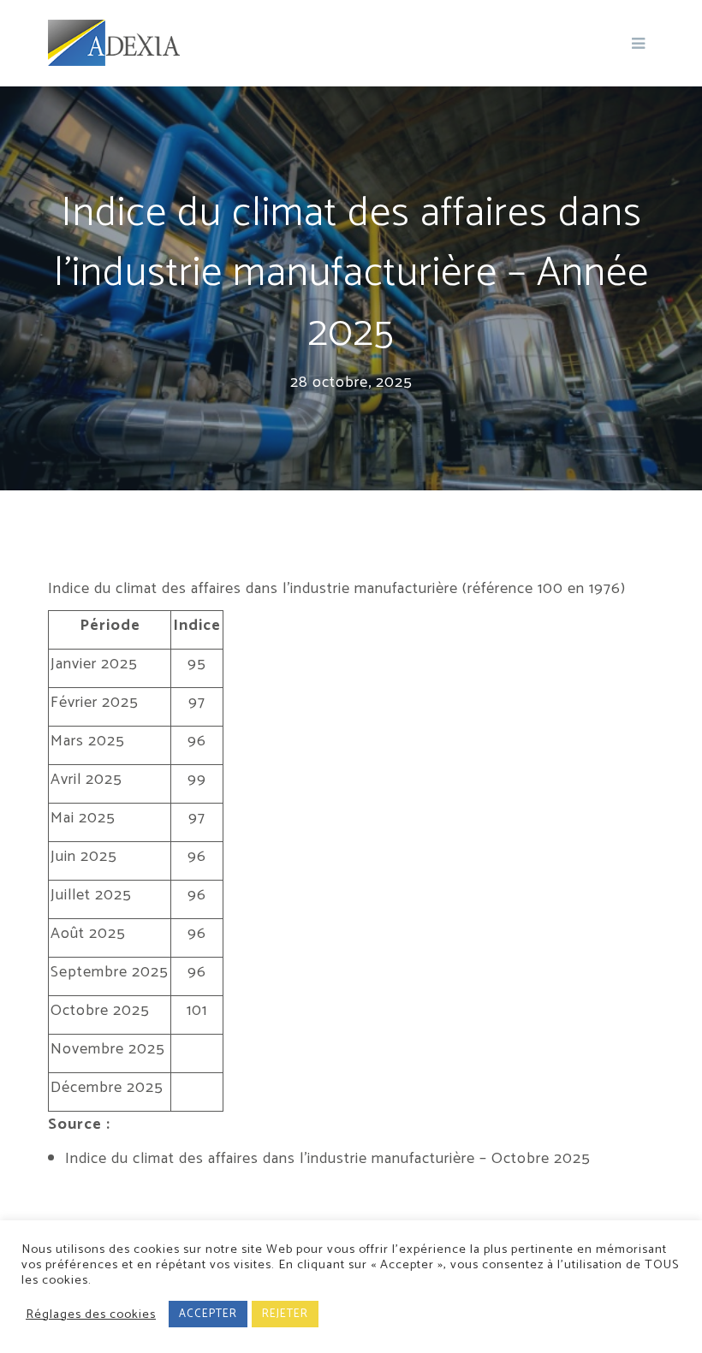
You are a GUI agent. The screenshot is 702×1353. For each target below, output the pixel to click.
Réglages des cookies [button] (91, 1314)
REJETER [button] (285, 1314)
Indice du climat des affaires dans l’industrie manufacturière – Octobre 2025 (328, 1159)
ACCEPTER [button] (208, 1314)
